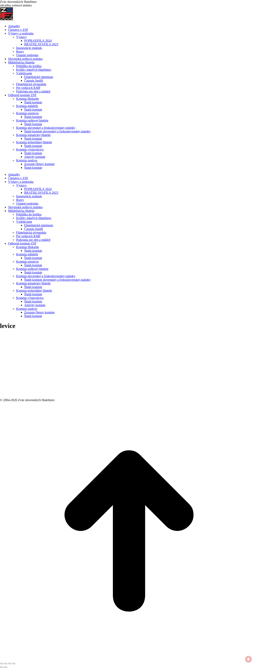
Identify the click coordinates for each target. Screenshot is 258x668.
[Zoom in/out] (13, 663)
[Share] (5, 663)
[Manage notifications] (248, 659)
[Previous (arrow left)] (1, 667)
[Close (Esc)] (1, 663)
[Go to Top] (129, 659)
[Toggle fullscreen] (9, 663)
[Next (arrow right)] (5, 667)
